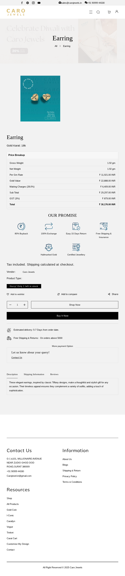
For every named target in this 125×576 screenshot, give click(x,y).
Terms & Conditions (72, 482)
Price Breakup (16, 155)
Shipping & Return (71, 470)
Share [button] (115, 294)
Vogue (10, 526)
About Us (67, 459)
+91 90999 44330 (15, 471)
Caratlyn (11, 521)
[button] (91, 12)
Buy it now (62, 315)
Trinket (10, 532)
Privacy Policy (69, 476)
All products (13, 504)
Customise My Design (18, 544)
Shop (9, 498)
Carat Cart (12, 538)
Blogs (65, 464)
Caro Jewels (29, 272)
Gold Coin (12, 510)
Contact (10, 549)
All (56, 46)
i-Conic (10, 515)
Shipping (33, 264)
